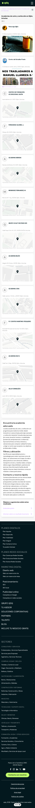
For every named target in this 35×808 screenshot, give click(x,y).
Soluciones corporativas (14, 611)
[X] (20, 770)
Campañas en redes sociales (12, 598)
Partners (6, 616)
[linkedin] (17, 770)
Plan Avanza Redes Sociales (12, 562)
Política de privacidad (17, 788)
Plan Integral (7, 541)
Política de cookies (17, 797)
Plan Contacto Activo (10, 544)
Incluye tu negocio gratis (14, 628)
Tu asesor (6, 607)
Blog (4, 624)
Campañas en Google (10, 595)
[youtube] (24, 770)
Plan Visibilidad (8, 538)
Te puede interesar (9, 547)
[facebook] (11, 770)
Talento (5, 620)
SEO (4, 585)
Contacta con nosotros (17, 775)
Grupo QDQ (7, 603)
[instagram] (14, 770)
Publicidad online (11, 592)
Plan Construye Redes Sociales (13, 555)
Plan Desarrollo (8, 535)
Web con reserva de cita (11, 573)
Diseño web (8, 570)
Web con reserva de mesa (11, 576)
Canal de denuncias (17, 784)
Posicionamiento (10, 582)
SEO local (6, 588)
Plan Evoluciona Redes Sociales (13, 558)
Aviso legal (17, 792)
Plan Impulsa (7, 531)
